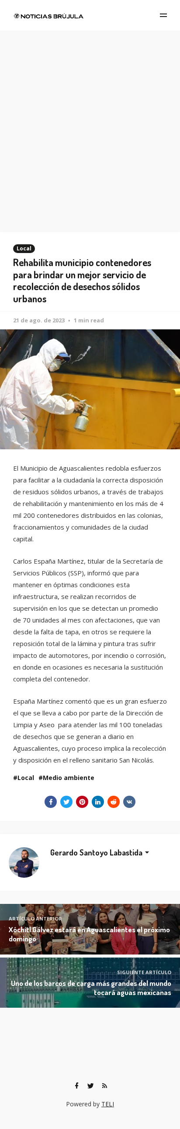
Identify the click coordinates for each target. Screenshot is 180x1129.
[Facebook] (76, 1085)
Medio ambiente (68, 777)
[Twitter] (90, 1085)
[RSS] (104, 1085)
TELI (107, 1104)
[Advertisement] (90, 125)
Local (24, 248)
